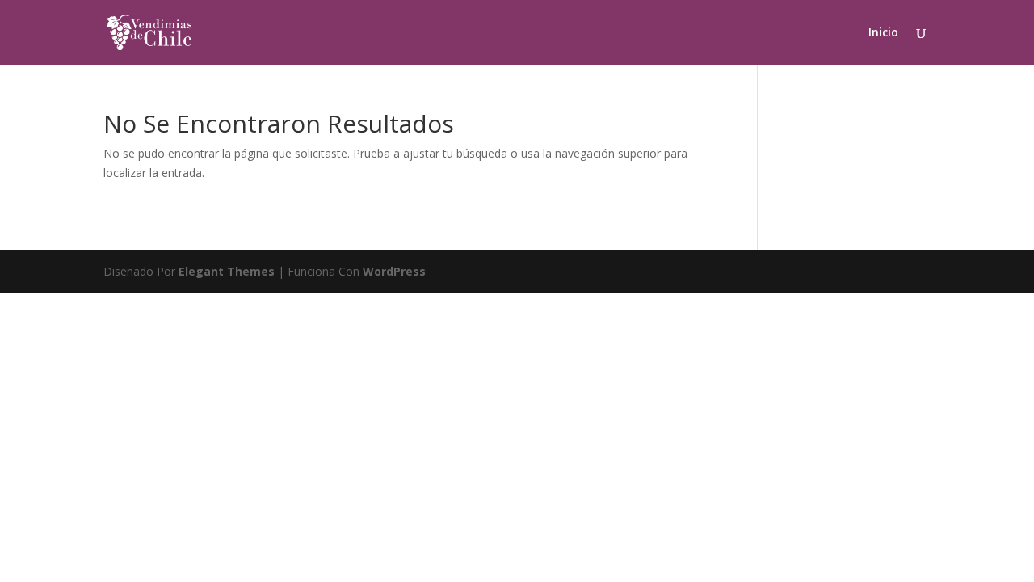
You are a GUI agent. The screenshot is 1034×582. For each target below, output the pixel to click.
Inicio (883, 33)
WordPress (394, 271)
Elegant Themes (227, 271)
